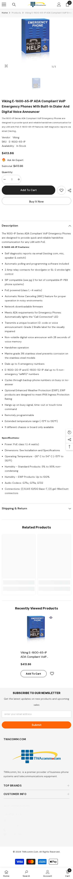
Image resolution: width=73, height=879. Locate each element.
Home (5, 12)
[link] (19, 582)
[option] (36, 43)
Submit (36, 725)
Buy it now (36, 201)
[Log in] (59, 4)
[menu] (4, 4)
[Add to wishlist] (61, 190)
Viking (16, 137)
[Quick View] (51, 617)
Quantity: (7, 172)
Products (16, 12)
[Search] (14, 4)
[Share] (68, 190)
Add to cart (28, 190)
